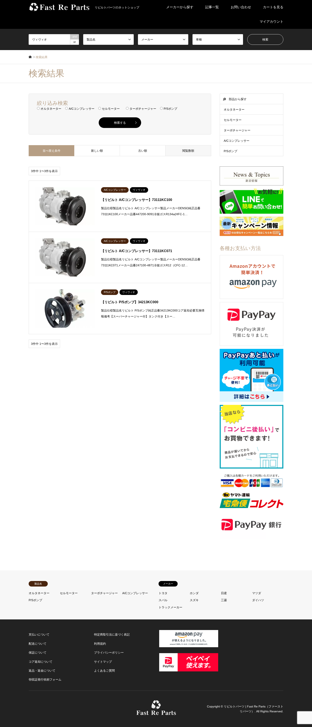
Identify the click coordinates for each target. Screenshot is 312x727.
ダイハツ (258, 600)
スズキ (194, 600)
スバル (163, 600)
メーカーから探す (179, 7)
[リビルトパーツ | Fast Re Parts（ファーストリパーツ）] (156, 713)
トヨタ (163, 593)
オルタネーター (234, 109)
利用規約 (100, 643)
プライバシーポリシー (109, 652)
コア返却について (40, 661)
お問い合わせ (241, 7)
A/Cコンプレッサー (236, 140)
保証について (37, 652)
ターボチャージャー (237, 130)
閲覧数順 (188, 150)
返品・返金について (42, 670)
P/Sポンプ (230, 151)
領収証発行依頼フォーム (45, 679)
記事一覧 (212, 7)
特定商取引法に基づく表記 (112, 634)
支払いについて (39, 634)
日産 (224, 593)
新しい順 (97, 150)
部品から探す (238, 99)
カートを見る (273, 7)
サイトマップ (103, 661)
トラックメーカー (170, 607)
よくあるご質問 (104, 670)
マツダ (256, 593)
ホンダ (194, 593)
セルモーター (233, 120)
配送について (37, 643)
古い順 (142, 150)
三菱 (224, 600)
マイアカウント (271, 21)
